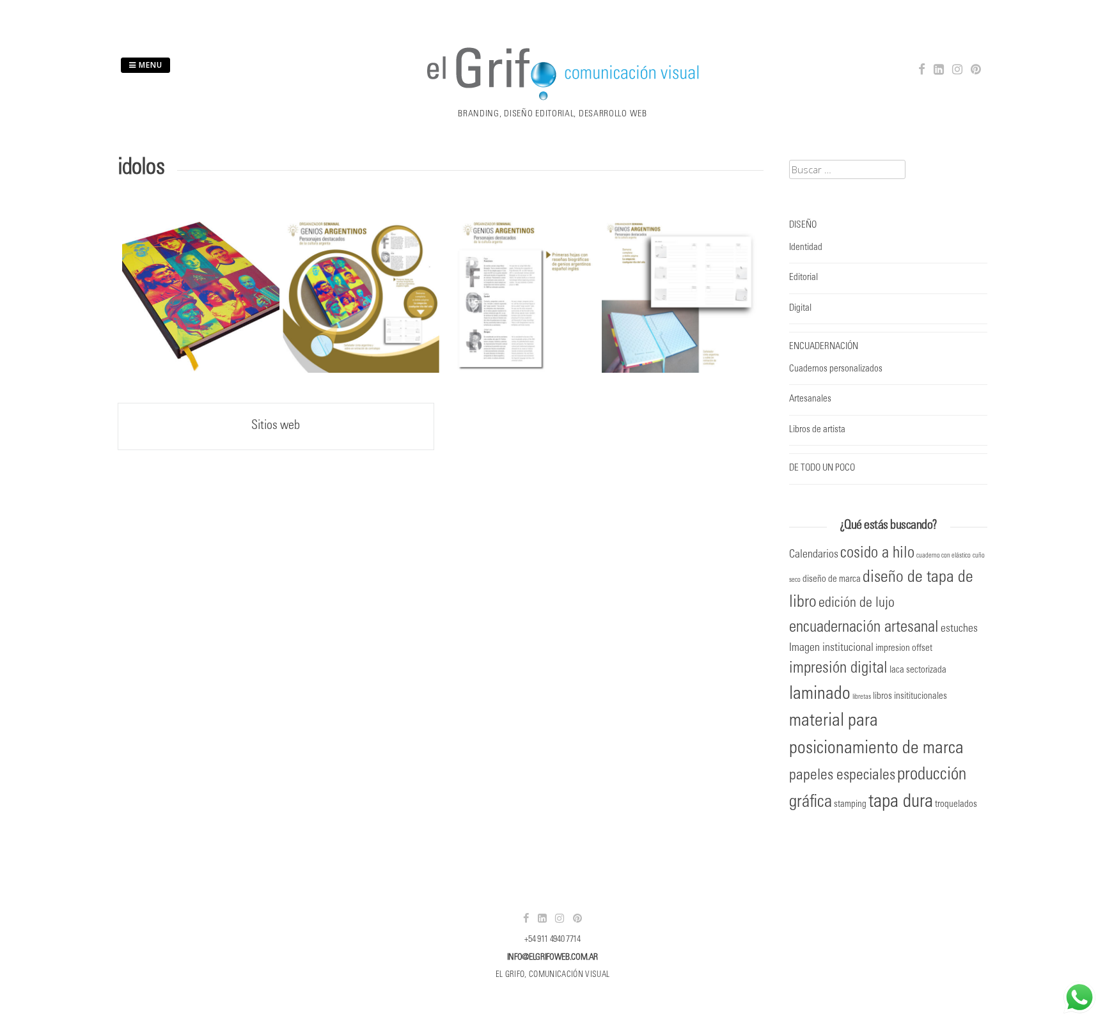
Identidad (805, 248)
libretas (861, 697)
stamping (850, 804)
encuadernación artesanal (864, 628)
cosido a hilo (877, 554)
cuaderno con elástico (943, 555)
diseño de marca (832, 579)
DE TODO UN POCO (822, 468)
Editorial (803, 278)
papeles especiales (842, 776)
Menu (149, 64)
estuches (959, 629)
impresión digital (838, 669)
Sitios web (275, 426)
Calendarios (813, 555)
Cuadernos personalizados (835, 369)
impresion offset (903, 648)
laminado (819, 694)
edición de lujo (857, 604)
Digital (800, 308)
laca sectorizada (917, 670)
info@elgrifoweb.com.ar (552, 957)
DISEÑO (803, 225)
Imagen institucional (831, 648)
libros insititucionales (910, 696)
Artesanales (810, 399)
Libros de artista (817, 430)
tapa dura (900, 802)
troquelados (956, 804)
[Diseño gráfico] (552, 100)
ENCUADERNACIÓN (823, 347)
